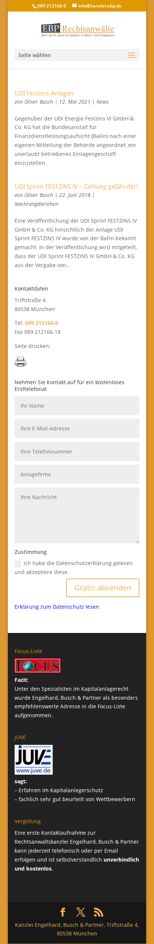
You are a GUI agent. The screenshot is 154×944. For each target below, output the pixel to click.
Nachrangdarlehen (36, 203)
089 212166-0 (51, 6)
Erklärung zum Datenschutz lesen (57, 606)
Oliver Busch (38, 101)
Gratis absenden (102, 588)
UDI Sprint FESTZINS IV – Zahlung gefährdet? (76, 186)
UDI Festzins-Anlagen (44, 93)
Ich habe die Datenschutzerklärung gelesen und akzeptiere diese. (74, 567)
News (102, 101)
